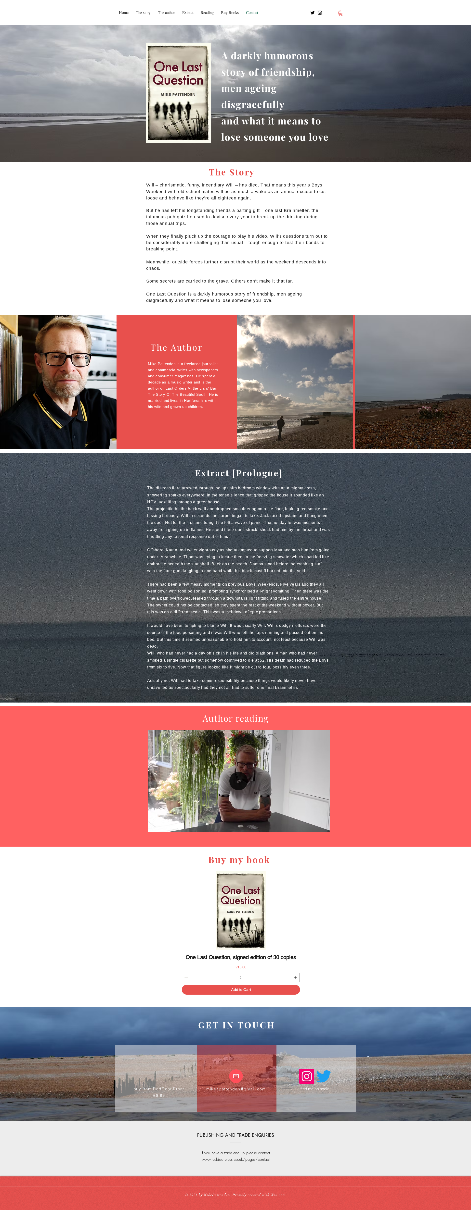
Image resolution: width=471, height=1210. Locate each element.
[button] (340, 13)
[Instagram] (306, 1076)
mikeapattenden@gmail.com (236, 1089)
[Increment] (296, 977)
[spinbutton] (241, 977)
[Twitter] (323, 1076)
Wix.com (278, 1195)
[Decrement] (186, 977)
